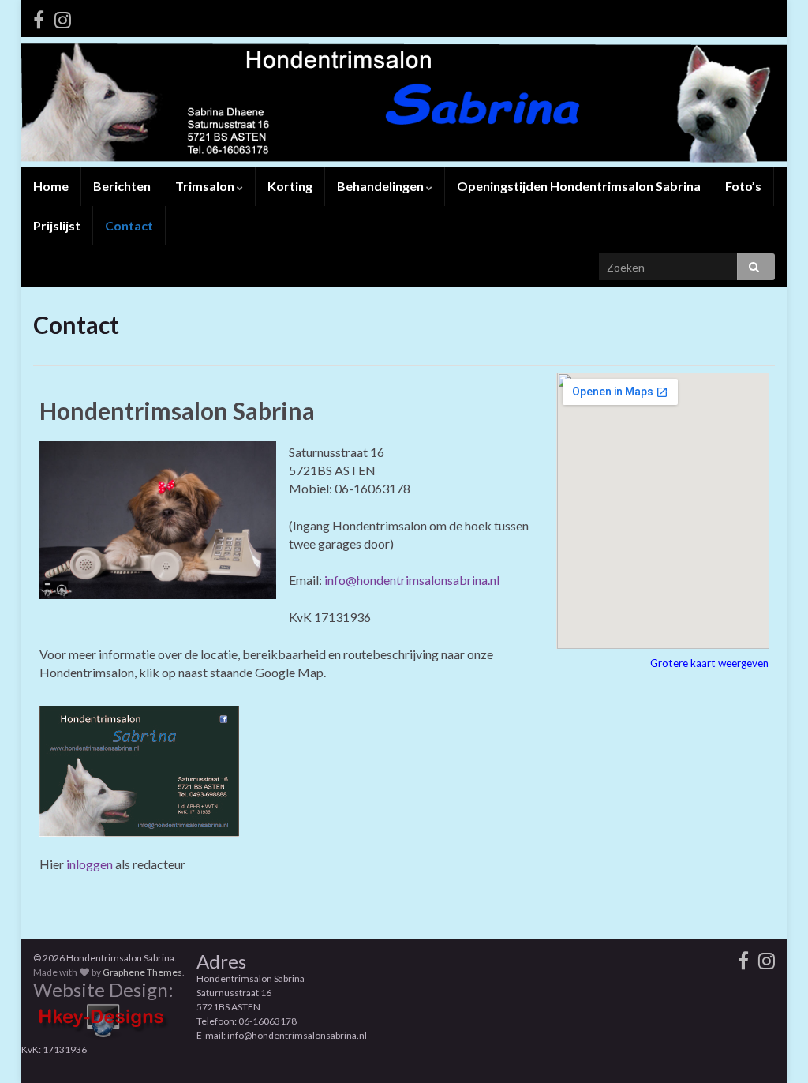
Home (51, 185)
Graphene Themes (142, 972)
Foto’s (743, 185)
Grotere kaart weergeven (709, 663)
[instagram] (62, 17)
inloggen (89, 863)
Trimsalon (206, 185)
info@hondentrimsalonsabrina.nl (411, 579)
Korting (289, 185)
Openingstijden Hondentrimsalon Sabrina (579, 185)
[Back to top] (772, 1047)
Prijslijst (56, 225)
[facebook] (38, 17)
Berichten (122, 185)
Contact (129, 225)
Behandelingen (381, 185)
